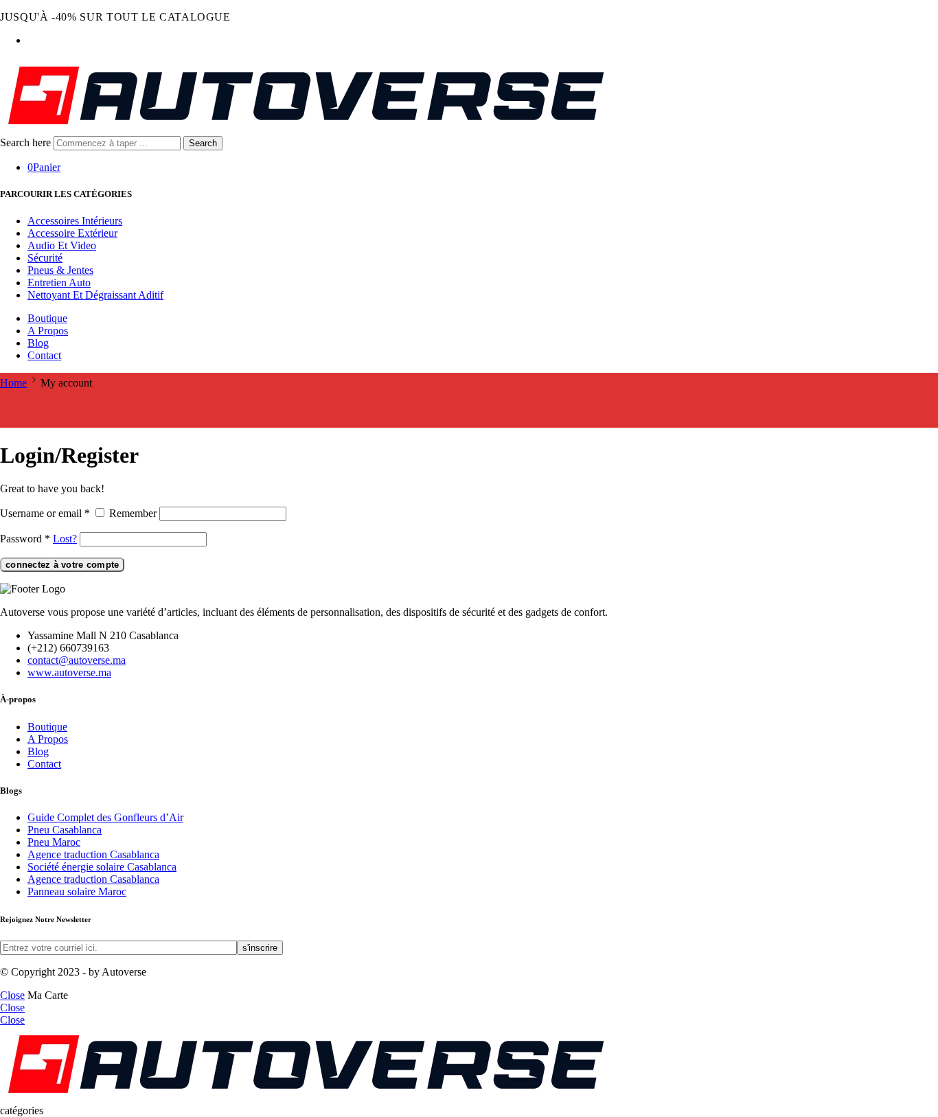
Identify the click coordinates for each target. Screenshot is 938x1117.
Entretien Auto (59, 282)
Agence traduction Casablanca (93, 854)
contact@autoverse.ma (76, 660)
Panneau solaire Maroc (76, 891)
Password (25, 538)
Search (203, 143)
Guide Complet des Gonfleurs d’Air (105, 817)
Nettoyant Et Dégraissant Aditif (95, 295)
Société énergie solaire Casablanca (101, 867)
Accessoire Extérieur (72, 233)
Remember (132, 513)
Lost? (65, 538)
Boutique (47, 318)
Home (13, 383)
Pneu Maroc (53, 842)
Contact (44, 355)
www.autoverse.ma (69, 672)
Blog (38, 343)
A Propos (47, 330)
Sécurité (44, 258)
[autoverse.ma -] (306, 129)
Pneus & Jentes (60, 270)
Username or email (45, 513)
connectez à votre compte (62, 565)
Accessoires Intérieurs (74, 221)
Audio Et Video (61, 245)
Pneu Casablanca (64, 830)
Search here (27, 142)
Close (12, 995)
